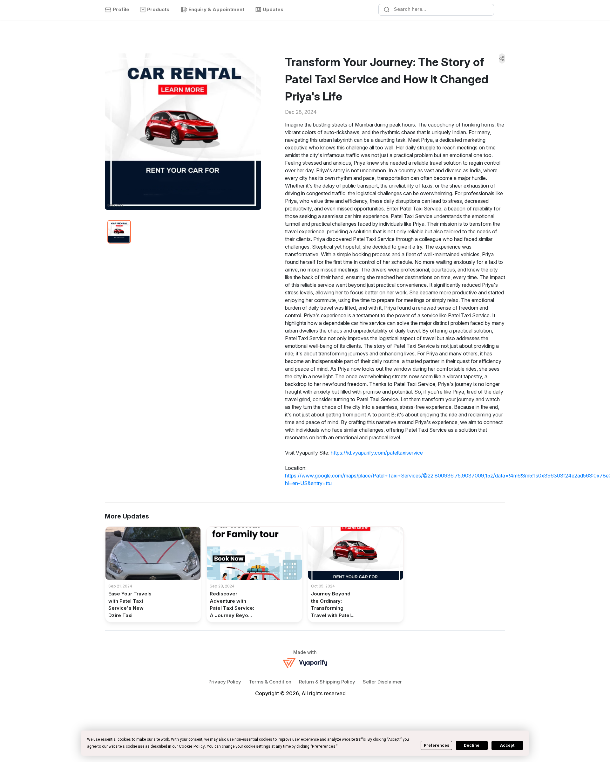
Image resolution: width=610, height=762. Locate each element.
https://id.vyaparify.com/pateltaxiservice (377, 453)
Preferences (436, 745)
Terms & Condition (270, 682)
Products (158, 9)
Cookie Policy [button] (192, 746)
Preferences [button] (324, 746)
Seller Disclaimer (382, 682)
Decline (471, 745)
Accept (507, 745)
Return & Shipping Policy (327, 682)
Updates (273, 9)
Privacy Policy (224, 682)
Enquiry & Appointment (216, 9)
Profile (121, 9)
